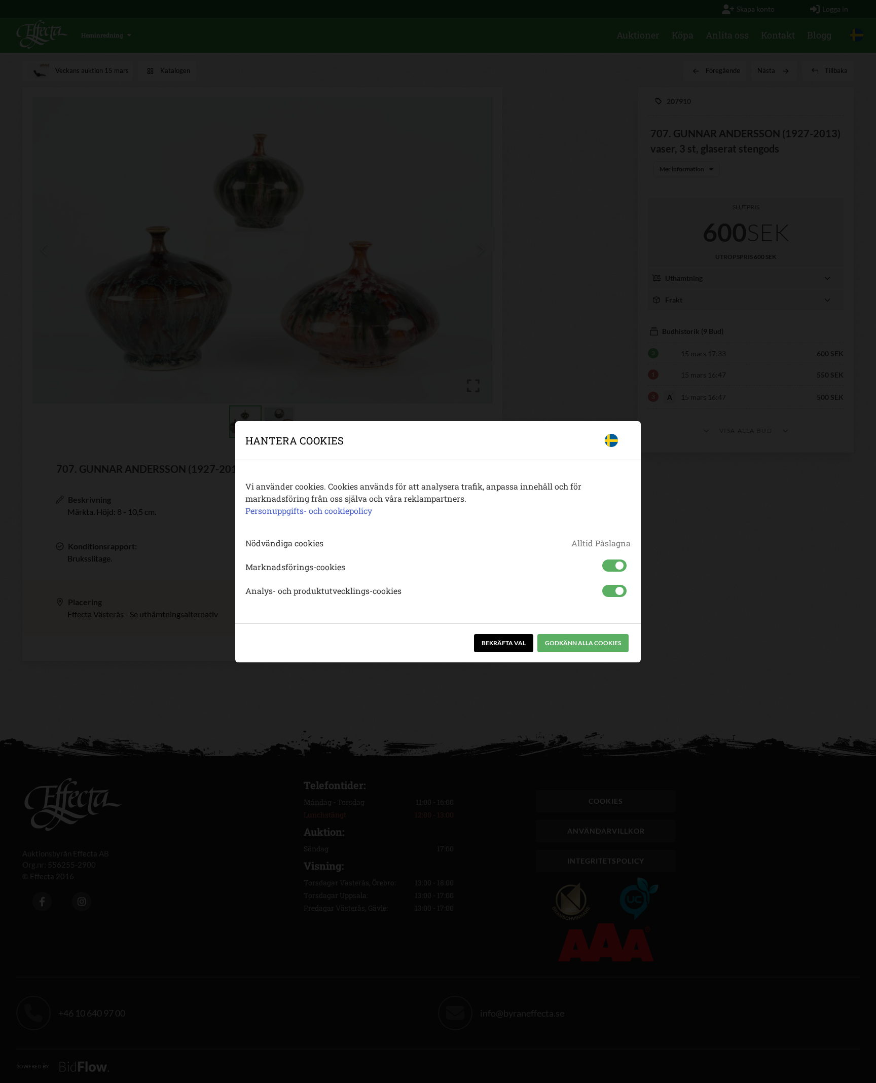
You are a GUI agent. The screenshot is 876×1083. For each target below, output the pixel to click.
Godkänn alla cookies (583, 643)
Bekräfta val (504, 643)
